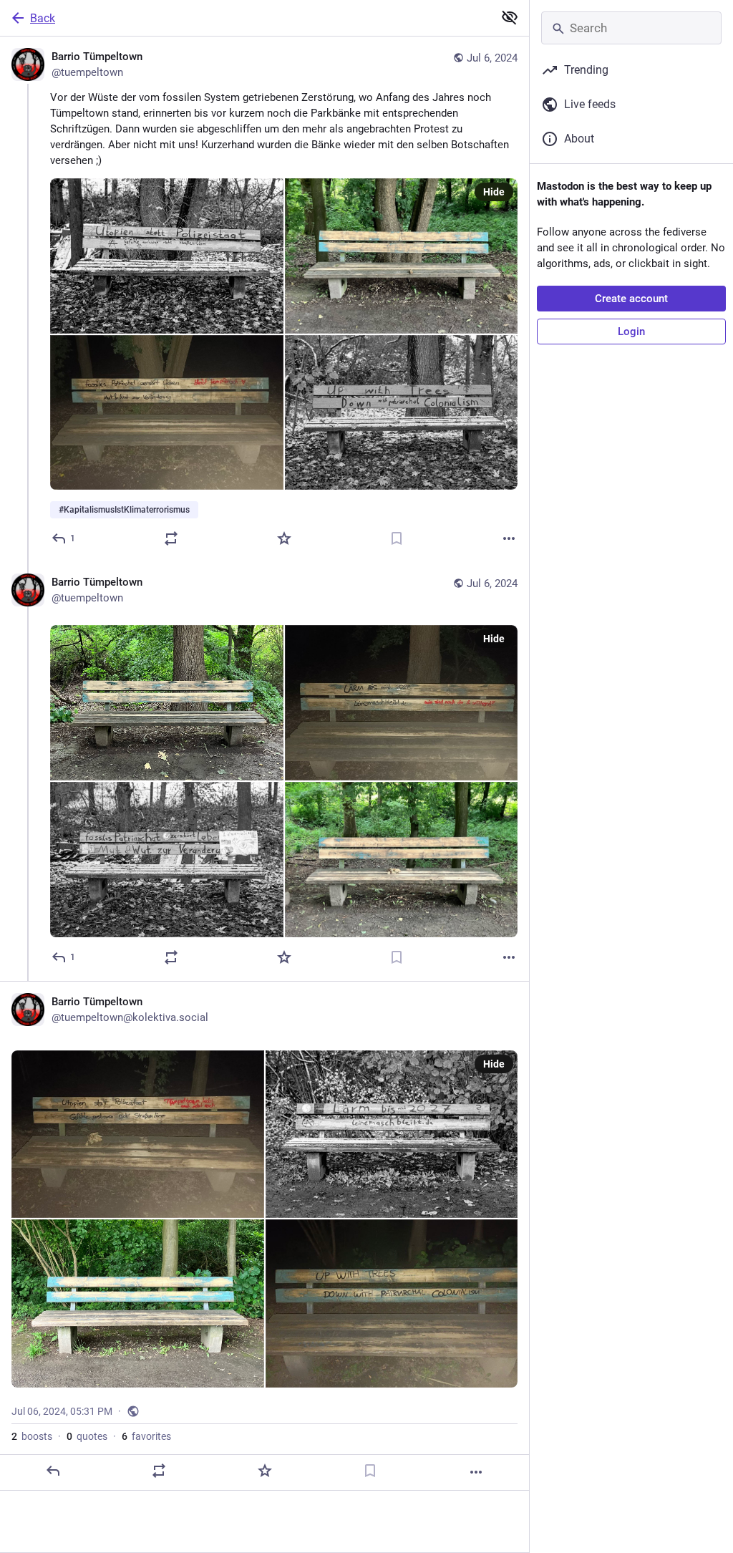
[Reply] (53, 1470)
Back (42, 18)
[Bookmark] (396, 538)
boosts (31, 1436)
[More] (509, 538)
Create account (631, 298)
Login (631, 331)
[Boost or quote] (171, 538)
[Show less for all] (509, 17)
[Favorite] (284, 538)
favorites (146, 1436)
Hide (494, 192)
